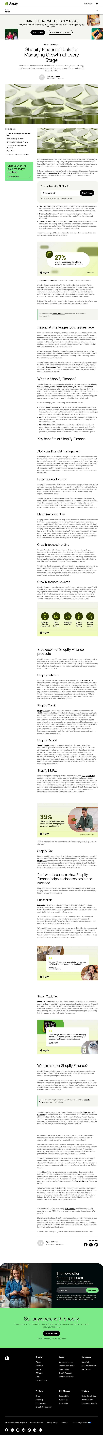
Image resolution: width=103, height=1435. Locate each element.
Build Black (63, 1400)
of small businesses (47, 281)
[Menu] (97, 3)
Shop (38, 1396)
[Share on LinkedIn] (96, 1244)
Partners (39, 1369)
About (38, 1362)
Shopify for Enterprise (44, 1407)
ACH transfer (70, 1209)
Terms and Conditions (73, 1299)
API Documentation (89, 1366)
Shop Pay (39, 1400)
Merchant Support (66, 1362)
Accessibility (63, 1403)
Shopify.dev (86, 1362)
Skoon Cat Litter (43, 1002)
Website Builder (87, 1400)
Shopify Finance (58, 314)
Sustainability (64, 1396)
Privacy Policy (89, 1299)
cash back (47, 535)
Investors (39, 1366)
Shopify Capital (43, 745)
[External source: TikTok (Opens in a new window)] (29, 1430)
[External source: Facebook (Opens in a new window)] (6, 1430)
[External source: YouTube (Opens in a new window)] (18, 1430)
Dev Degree (86, 1369)
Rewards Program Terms (84, 1181)
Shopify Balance (83, 680)
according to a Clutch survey (60, 173)
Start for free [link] (87, 193)
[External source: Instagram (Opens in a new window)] (23, 1430)
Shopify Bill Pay (88, 776)
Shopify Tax (41, 861)
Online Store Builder (89, 1396)
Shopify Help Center (66, 1366)
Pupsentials (41, 905)
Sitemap (64, 1423)
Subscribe (92, 1290)
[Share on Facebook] (86, 1244)
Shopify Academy (65, 1373)
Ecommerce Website (89, 1403)
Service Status (41, 1380)
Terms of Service (36, 1423)
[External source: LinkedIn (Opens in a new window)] (34, 1430)
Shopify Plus (41, 1403)
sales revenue (50, 367)
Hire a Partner (64, 1369)
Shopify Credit (43, 711)
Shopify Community (66, 1377)
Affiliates (39, 1373)
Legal (38, 1377)
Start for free (88, 4)
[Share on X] (91, 1244)
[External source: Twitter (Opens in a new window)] (12, 1430)
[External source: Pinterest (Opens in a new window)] (40, 1430)
